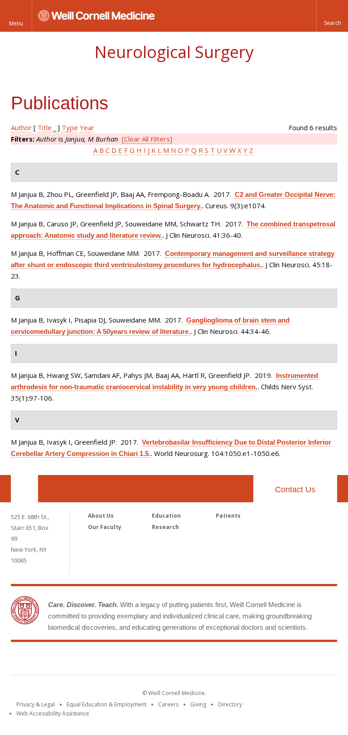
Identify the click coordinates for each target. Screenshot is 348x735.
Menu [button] (16, 23)
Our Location (24, 488)
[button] (332, 16)
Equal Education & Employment (106, 704)
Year (87, 127)
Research (165, 527)
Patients (228, 515)
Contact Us (295, 489)
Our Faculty (104, 527)
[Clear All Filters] (147, 138)
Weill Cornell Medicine (174, 660)
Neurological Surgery (174, 52)
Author (21, 127)
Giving (198, 704)
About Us (101, 515)
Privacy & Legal (35, 704)
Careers (168, 704)
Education (166, 515)
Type (70, 127)
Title (45, 127)
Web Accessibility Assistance (52, 713)
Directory (230, 704)
